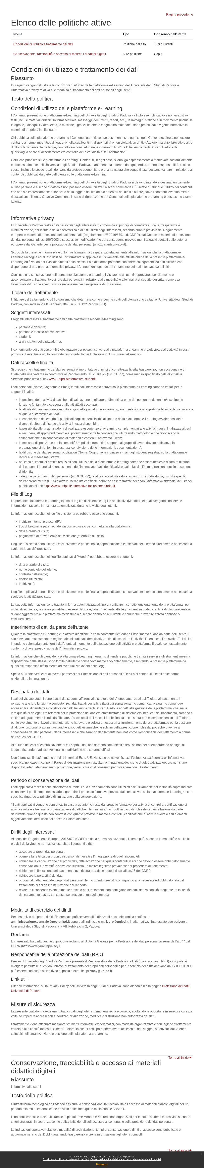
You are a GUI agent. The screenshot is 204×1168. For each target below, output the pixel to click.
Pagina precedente (179, 14)
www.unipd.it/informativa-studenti (72, 379)
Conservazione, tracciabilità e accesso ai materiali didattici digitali (125, 1159)
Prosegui (102, 1164)
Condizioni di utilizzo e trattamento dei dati (66, 1159)
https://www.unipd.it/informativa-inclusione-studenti (79, 486)
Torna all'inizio (178, 1057)
